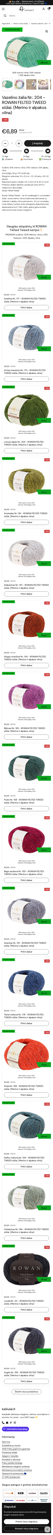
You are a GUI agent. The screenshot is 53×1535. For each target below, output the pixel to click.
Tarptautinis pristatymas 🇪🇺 (14, 1473)
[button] (48, 9)
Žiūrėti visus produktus (26, 1391)
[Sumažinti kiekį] (5, 143)
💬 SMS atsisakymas (11, 1477)
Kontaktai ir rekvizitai (11, 1459)
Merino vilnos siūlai (21, 23)
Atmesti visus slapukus (26, 1528)
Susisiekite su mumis (11, 1445)
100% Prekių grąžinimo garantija (16, 1449)
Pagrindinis (6, 23)
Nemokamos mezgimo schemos (16, 1466)
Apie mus (6, 1442)
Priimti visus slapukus (26, 1521)
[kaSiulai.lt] (26, 9)
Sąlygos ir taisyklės (10, 1456)
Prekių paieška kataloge (12, 1463)
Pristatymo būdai (9, 1452)
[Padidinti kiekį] (19, 143)
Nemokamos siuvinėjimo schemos (17, 1470)
